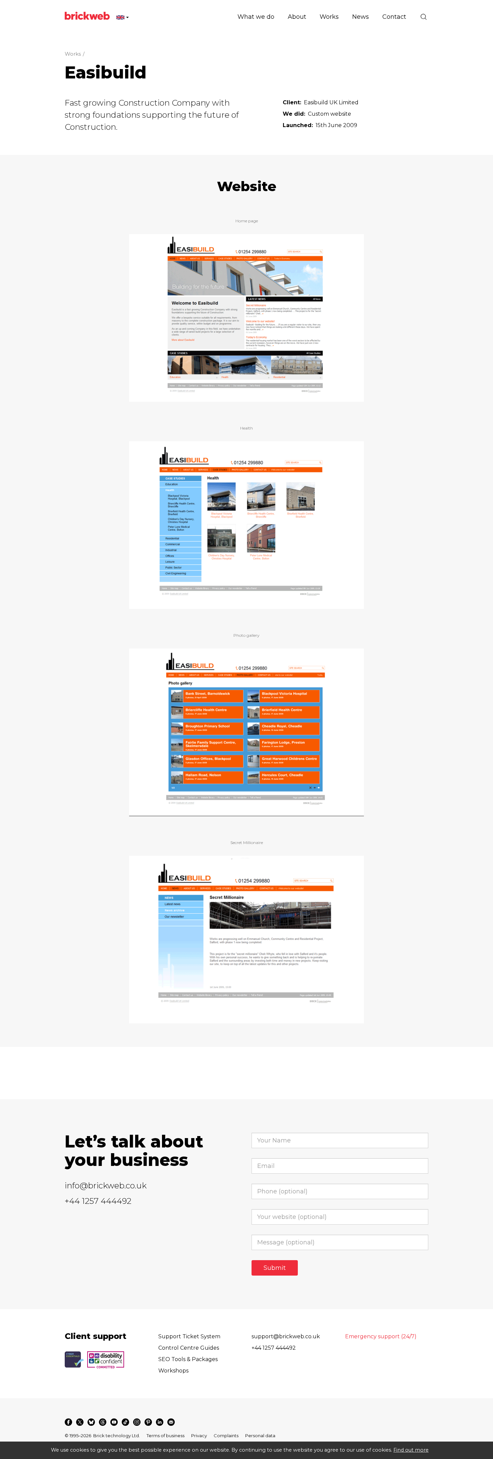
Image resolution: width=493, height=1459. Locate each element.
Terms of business (165, 1435)
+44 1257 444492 (98, 1201)
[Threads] (102, 1422)
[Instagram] (137, 1422)
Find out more (411, 1450)
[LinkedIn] (159, 1422)
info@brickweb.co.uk (106, 1185)
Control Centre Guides (188, 1348)
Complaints (226, 1435)
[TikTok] (125, 1422)
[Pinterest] (148, 1422)
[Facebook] (68, 1422)
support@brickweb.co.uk (286, 1336)
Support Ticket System (189, 1336)
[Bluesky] (91, 1422)
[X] (80, 1422)
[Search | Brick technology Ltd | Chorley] (423, 16)
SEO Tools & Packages (188, 1359)
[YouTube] (114, 1422)
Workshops (173, 1370)
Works (73, 54)
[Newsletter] (171, 1422)
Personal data (260, 1435)
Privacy (199, 1435)
